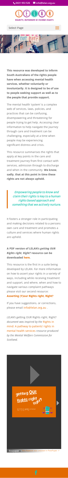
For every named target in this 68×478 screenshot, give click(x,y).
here (27, 257)
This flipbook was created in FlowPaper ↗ (40, 450)
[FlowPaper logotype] (15, 451)
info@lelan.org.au (35, 307)
